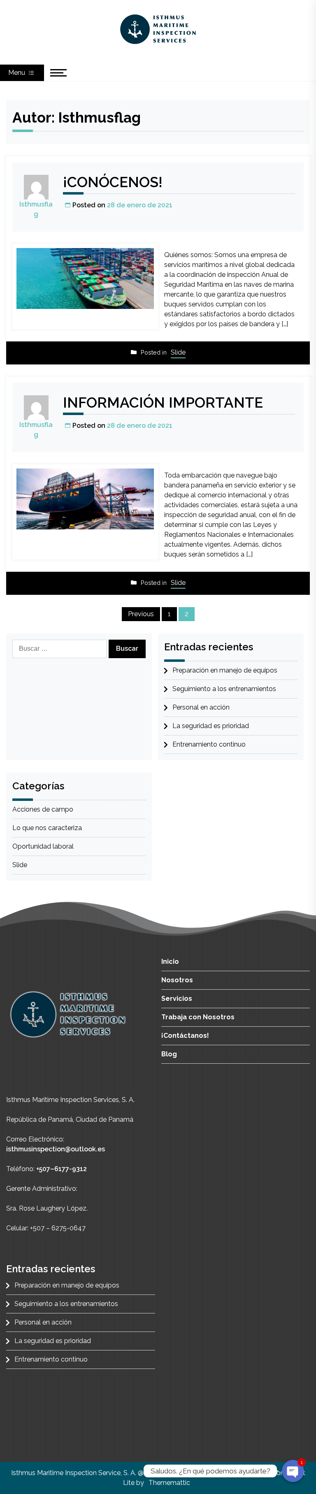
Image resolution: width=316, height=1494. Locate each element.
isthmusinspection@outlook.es (55, 1149)
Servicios (176, 998)
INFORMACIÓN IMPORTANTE (163, 402)
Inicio (170, 961)
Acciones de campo (42, 809)
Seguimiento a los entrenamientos (224, 689)
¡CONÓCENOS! (113, 182)
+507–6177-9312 (61, 1169)
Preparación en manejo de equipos (224, 670)
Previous (141, 614)
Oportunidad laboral (43, 846)
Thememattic (169, 1483)
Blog (169, 1054)
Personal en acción (201, 707)
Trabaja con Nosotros (198, 1017)
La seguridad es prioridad (210, 726)
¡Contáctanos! (185, 1035)
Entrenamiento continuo (209, 744)
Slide (178, 352)
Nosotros (177, 980)
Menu (17, 73)
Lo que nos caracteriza (47, 828)
